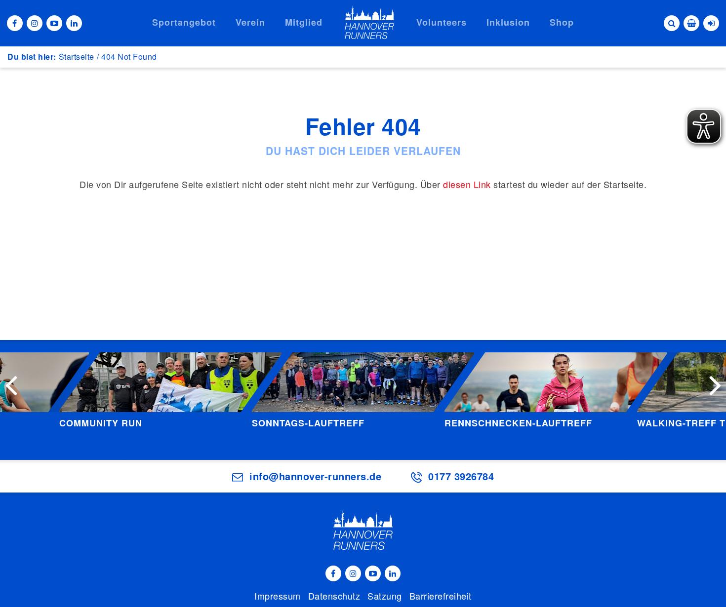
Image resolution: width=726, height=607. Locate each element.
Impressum (277, 595)
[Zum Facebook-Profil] (15, 23)
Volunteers (441, 22)
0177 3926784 (461, 476)
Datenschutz (334, 595)
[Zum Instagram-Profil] (34, 23)
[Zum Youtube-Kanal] (54, 23)
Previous (11, 384)
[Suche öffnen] (672, 23)
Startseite (76, 56)
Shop (562, 22)
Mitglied (304, 22)
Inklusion (508, 22)
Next (715, 384)
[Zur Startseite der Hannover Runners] (369, 22)
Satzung (384, 595)
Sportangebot (184, 22)
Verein (250, 22)
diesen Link (467, 184)
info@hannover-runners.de (315, 476)
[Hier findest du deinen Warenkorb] (691, 23)
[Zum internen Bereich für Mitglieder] (711, 23)
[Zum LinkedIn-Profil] (74, 23)
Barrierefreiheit (440, 595)
